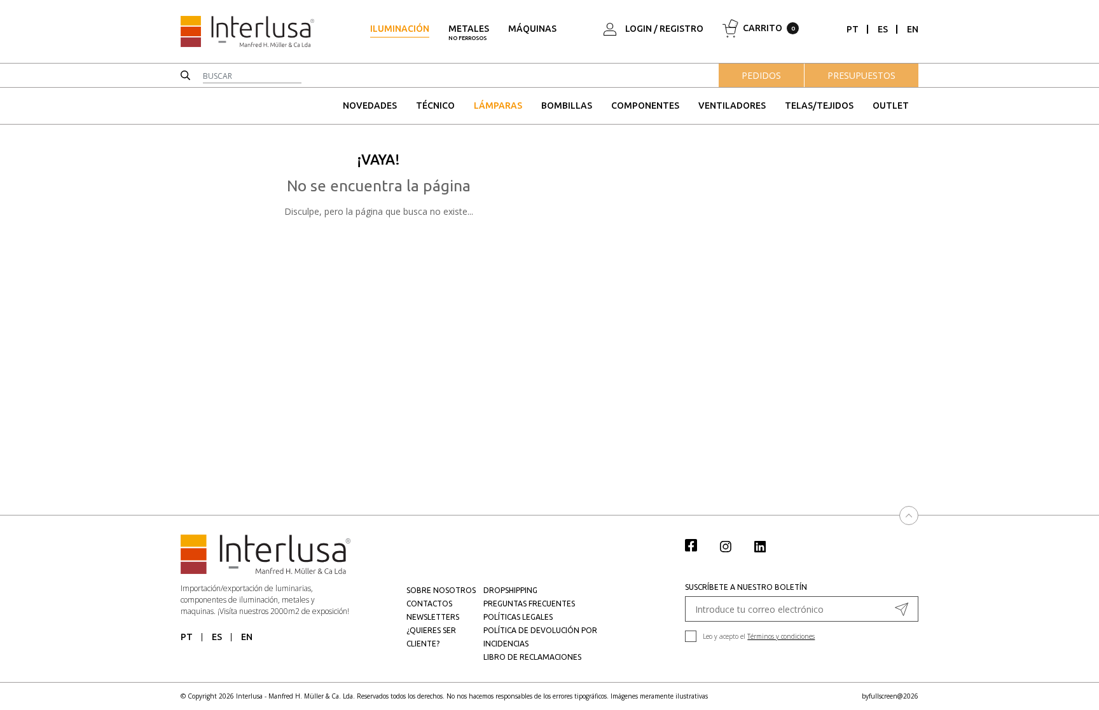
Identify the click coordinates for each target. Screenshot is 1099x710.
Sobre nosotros (441, 590)
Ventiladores (732, 105)
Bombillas (566, 105)
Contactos (429, 603)
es (883, 29)
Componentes (645, 105)
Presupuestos (861, 75)
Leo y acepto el (759, 636)
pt (853, 29)
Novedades (370, 105)
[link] (697, 544)
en (912, 29)
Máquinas (532, 29)
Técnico (435, 105)
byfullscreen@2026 (890, 696)
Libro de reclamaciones (532, 657)
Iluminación (399, 29)
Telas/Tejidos (819, 105)
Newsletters (432, 617)
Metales (468, 32)
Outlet (891, 105)
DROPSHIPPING (510, 590)
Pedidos (761, 75)
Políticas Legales (518, 617)
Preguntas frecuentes (529, 603)
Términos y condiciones (781, 636)
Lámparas (498, 105)
